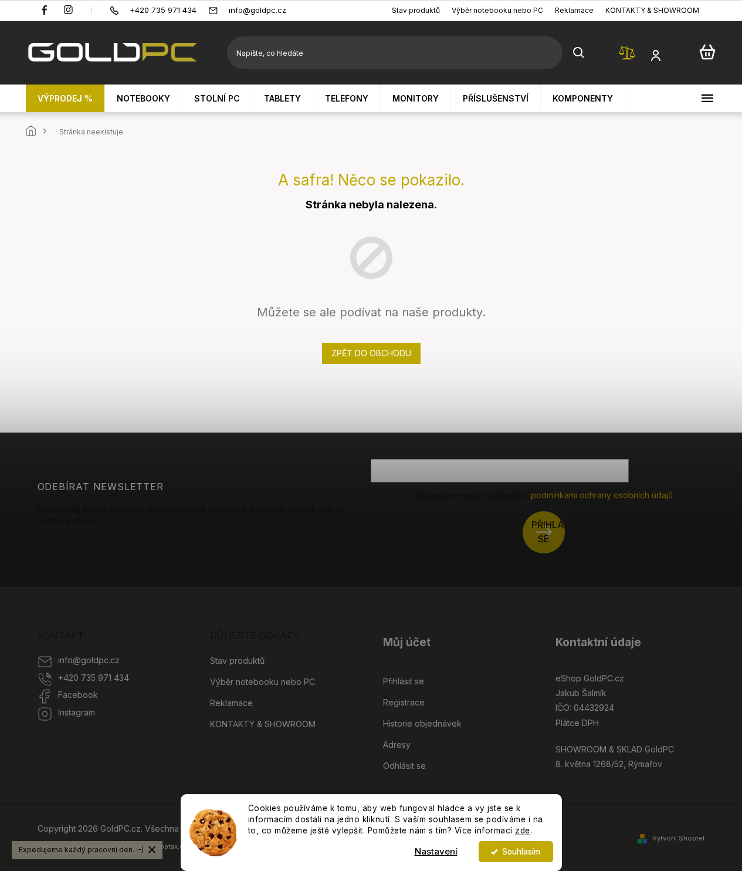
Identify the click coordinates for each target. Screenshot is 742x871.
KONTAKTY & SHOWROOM (652, 10)
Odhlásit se (404, 766)
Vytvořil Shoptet (678, 838)
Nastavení (436, 851)
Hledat (579, 52)
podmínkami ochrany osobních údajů (602, 495)
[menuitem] (65, 98)
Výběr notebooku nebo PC (497, 10)
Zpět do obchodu (371, 353)
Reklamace (574, 10)
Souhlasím (521, 851)
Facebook (78, 695)
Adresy (397, 745)
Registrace (404, 702)
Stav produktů (416, 10)
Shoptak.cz (169, 846)
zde (522, 830)
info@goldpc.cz (89, 660)
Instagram (76, 712)
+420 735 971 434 (93, 678)
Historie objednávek (422, 723)
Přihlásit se (548, 532)
